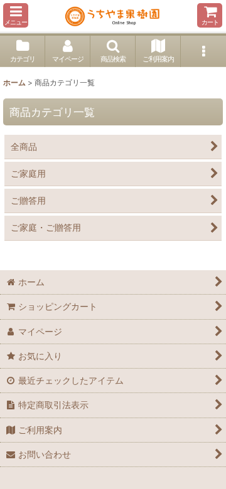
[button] (15, 15)
